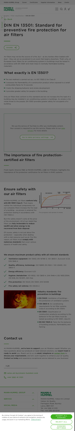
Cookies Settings (61, 427)
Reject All (61, 422)
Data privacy (36, 419)
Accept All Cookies (61, 416)
